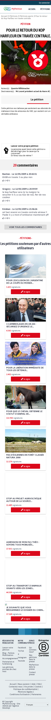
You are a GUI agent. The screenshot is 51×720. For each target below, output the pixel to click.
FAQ (39, 706)
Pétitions (14, 16)
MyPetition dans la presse (34, 689)
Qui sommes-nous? (33, 671)
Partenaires (36, 716)
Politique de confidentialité (25, 711)
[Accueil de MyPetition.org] (13, 9)
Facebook (22, 669)
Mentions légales (25, 714)
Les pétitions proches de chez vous (9, 691)
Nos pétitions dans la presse (33, 680)
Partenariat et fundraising (8, 685)
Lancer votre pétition (7, 670)
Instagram (22, 679)
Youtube (21, 683)
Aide (33, 706)
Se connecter (44, 2)
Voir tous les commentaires (25, 227)
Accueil (32, 9)
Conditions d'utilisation (20, 716)
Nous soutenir (24, 706)
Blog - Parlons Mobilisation (8, 676)
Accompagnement (10, 680)
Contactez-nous (15, 708)
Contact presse (32, 695)
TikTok (21, 673)
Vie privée (28, 708)
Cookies (38, 708)
